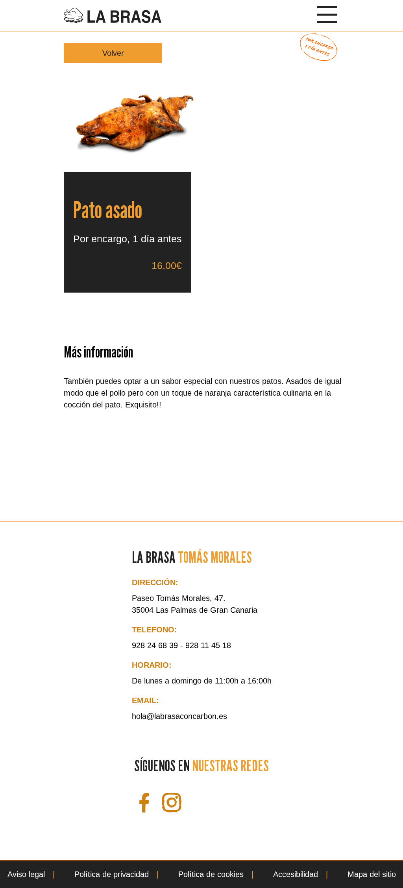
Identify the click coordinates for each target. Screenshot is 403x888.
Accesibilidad (295, 874)
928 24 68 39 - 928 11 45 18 (181, 645)
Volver (113, 53)
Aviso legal (26, 874)
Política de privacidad (111, 874)
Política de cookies (211, 874)
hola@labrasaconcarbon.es (179, 716)
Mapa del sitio (372, 874)
